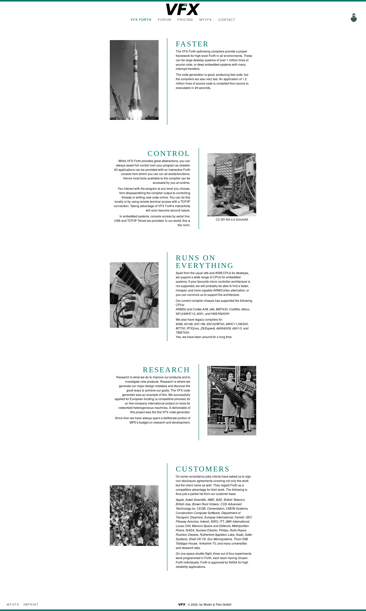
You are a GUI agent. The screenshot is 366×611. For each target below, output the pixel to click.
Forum (164, 19)
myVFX (205, 19)
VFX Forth (141, 19)
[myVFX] (354, 17)
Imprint (31, 604)
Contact (226, 19)
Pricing (185, 19)
